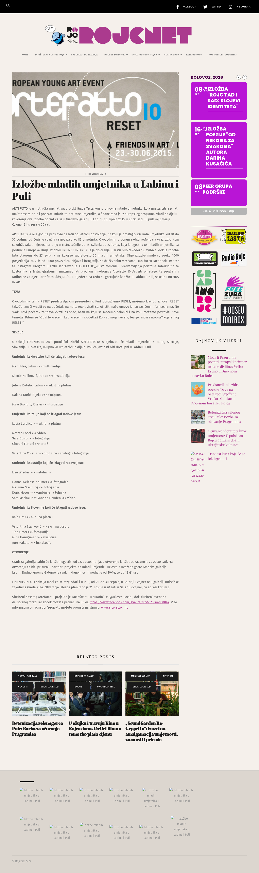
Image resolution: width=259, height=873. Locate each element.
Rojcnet (20, 861)
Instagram (243, 6)
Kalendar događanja (84, 54)
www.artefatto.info (114, 607)
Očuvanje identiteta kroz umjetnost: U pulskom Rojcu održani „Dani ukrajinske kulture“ (227, 438)
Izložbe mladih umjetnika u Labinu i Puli (95, 190)
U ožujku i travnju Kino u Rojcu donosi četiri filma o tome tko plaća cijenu (95, 728)
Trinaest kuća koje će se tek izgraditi (226, 456)
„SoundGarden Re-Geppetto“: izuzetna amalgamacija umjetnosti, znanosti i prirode (151, 731)
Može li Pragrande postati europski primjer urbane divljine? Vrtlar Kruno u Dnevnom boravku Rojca (219, 366)
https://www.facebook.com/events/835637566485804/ (129, 602)
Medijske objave (140, 676)
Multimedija (171, 54)
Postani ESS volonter (223, 54)
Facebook (189, 6)
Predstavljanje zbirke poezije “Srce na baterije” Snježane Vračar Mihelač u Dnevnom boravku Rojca (216, 393)
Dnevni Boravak (114, 54)
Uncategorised (49, 686)
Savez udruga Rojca (144, 54)
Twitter (215, 6)
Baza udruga (194, 54)
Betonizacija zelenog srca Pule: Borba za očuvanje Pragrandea (37, 728)
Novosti (23, 686)
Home (25, 54)
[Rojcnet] (129, 40)
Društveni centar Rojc (50, 54)
